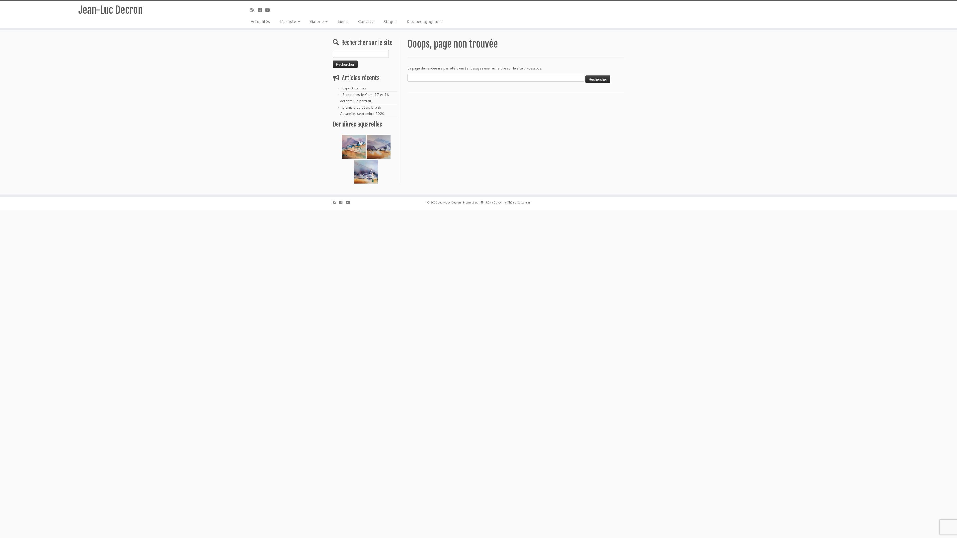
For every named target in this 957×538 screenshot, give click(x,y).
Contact (365, 21)
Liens (342, 21)
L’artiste (288, 21)
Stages (390, 21)
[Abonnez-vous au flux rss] (254, 10)
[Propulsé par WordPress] (482, 201)
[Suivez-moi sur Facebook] (261, 10)
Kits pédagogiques (424, 21)
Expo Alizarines (354, 88)
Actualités (260, 21)
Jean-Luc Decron (110, 10)
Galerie (317, 21)
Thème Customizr (518, 202)
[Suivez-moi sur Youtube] (269, 10)
